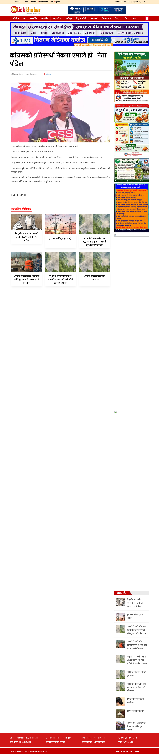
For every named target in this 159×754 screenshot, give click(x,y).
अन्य (134, 18)
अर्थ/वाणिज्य (57, 18)
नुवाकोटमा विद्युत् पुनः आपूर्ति (60, 238)
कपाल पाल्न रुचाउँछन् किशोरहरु (135, 700)
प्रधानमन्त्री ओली (43, 2)
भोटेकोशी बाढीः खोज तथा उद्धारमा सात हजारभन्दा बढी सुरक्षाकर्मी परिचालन (95, 241)
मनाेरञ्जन (69, 18)
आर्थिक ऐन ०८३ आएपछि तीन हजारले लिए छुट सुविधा (136, 726)
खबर (24, 18)
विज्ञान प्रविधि (81, 18)
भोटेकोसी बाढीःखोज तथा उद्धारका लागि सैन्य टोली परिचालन (136, 687)
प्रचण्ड (26, 2)
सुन (52, 2)
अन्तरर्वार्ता (94, 18)
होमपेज (16, 18)
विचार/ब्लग (106, 18)
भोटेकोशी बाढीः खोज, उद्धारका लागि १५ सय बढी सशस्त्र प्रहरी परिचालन (26, 279)
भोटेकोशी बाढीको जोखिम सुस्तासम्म (94, 278)
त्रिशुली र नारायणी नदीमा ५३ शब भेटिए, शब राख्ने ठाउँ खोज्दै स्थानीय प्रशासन (60, 279)
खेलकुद (118, 18)
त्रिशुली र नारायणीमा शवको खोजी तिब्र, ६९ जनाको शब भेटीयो (26, 237)
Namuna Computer (132, 751)
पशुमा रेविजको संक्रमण (135, 711)
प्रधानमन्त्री (33, 2)
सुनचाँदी (58, 2)
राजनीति (33, 18)
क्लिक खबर (49, 74)
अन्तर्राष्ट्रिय (45, 18)
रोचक (127, 18)
